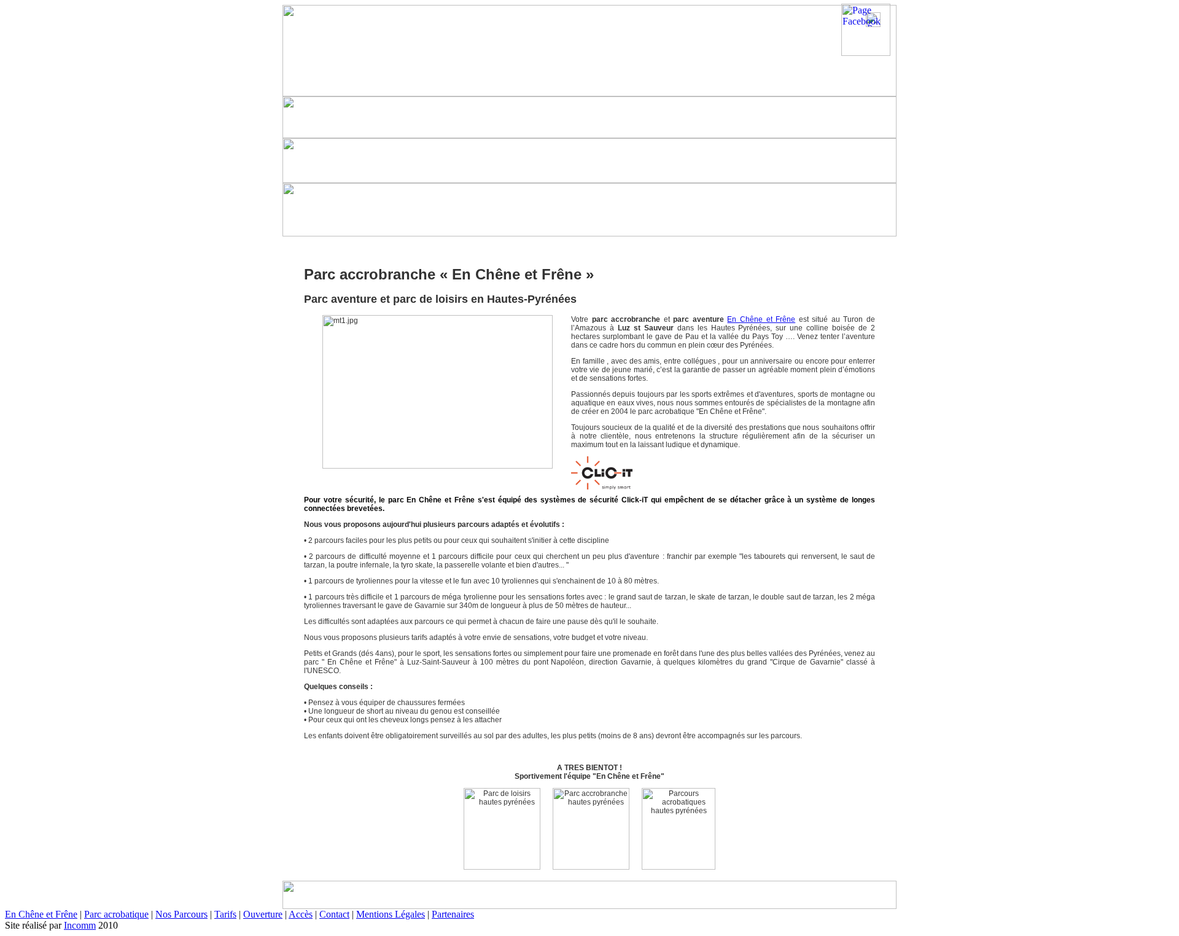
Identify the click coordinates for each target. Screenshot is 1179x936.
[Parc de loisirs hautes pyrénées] (502, 829)
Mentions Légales (390, 914)
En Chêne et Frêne (761, 319)
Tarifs (225, 914)
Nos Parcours (181, 914)
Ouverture (262, 914)
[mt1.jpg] (437, 392)
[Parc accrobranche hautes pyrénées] (591, 829)
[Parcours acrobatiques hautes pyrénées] (678, 829)
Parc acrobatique (116, 914)
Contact (334, 914)
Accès (301, 914)
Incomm (80, 925)
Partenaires (453, 914)
